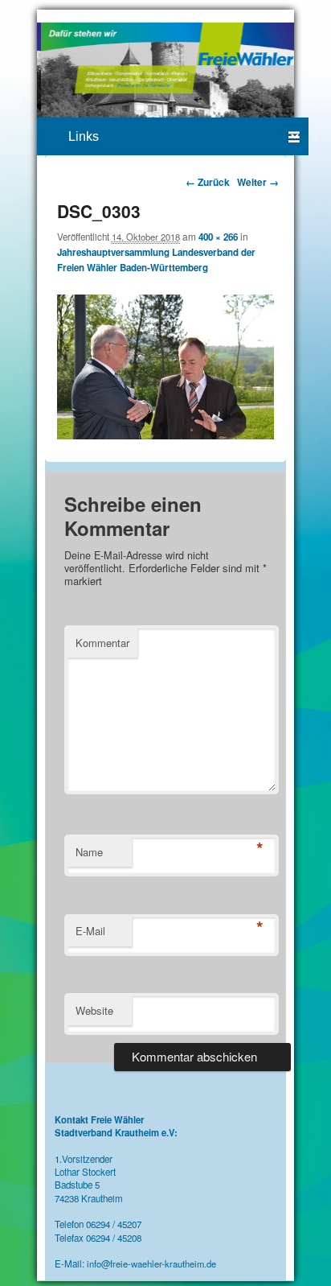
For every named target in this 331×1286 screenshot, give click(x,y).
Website (94, 1010)
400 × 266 (218, 237)
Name (89, 851)
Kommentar (102, 642)
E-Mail (90, 930)
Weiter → (258, 182)
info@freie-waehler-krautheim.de (151, 1263)
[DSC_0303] (166, 435)
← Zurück (208, 182)
